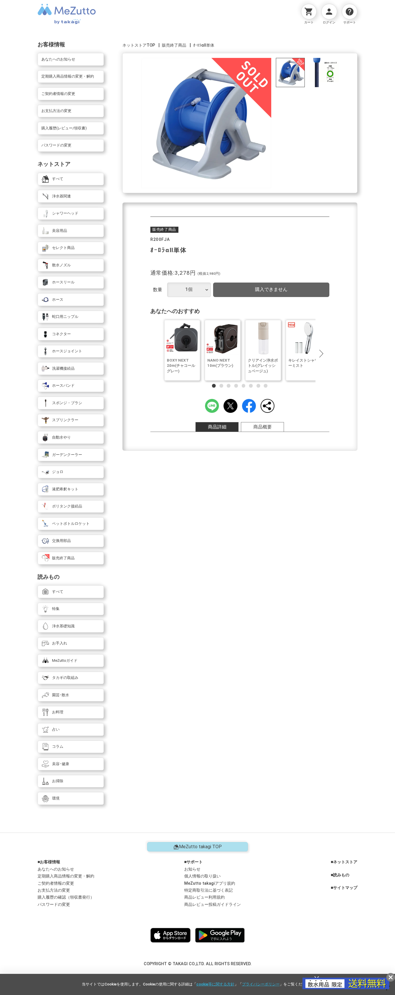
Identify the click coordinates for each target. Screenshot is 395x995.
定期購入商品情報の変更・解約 (66, 876)
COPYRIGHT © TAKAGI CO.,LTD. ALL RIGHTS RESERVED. (198, 963)
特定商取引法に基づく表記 (208, 890)
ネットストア (345, 862)
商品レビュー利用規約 (204, 897)
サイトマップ (345, 888)
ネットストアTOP (138, 45)
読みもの (341, 875)
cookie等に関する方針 (215, 984)
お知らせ (192, 869)
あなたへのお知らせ (56, 869)
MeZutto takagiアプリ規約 (209, 883)
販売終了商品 (174, 45)
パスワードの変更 (54, 904)
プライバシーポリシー (261, 984)
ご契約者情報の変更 (56, 883)
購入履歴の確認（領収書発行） (66, 897)
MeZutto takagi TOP (200, 846)
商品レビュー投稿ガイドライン (212, 904)
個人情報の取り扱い (202, 876)
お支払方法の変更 (54, 890)
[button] (320, 353)
